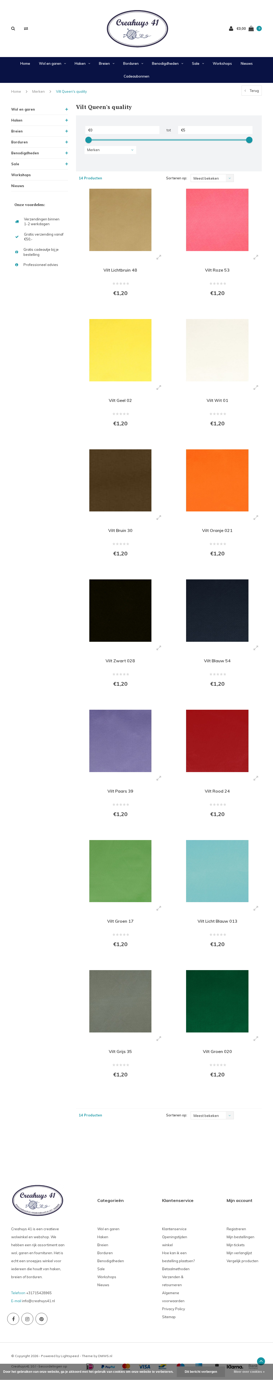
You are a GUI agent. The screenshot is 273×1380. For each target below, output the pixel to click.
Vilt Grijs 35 (120, 1051)
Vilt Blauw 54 (217, 660)
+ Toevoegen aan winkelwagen (117, 307)
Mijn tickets (236, 1245)
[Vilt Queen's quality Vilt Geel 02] (120, 350)
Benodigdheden (165, 63)
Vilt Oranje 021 (217, 530)
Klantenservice (174, 1229)
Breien (104, 63)
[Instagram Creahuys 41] (27, 1319)
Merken (38, 91)
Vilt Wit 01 (217, 400)
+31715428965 (39, 1293)
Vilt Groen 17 (120, 921)
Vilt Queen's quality (71, 91)
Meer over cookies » (249, 1372)
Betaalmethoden (176, 1269)
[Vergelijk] (26, 28)
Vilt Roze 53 (217, 270)
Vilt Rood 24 (217, 791)
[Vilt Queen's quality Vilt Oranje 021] (217, 480)
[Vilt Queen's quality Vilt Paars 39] (120, 741)
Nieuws (247, 63)
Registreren (236, 1229)
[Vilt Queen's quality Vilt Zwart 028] (120, 610)
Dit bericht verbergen (201, 1372)
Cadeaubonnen (136, 76)
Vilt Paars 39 (120, 791)
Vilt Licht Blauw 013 (217, 921)
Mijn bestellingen (240, 1237)
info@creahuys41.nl (38, 1301)
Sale (195, 63)
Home (25, 63)
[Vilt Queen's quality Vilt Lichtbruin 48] (120, 220)
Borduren (131, 63)
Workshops (222, 63)
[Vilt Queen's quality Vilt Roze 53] (217, 220)
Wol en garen (50, 63)
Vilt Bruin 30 (120, 530)
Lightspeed (70, 1356)
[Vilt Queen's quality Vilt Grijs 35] (120, 1001)
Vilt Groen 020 (217, 1051)
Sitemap (169, 1317)
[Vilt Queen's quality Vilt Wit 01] (217, 350)
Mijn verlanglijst (239, 1253)
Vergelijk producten (242, 1261)
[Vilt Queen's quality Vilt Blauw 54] (217, 610)
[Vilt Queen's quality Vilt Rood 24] (217, 741)
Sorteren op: (176, 178)
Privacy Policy (173, 1309)
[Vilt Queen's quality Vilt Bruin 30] (120, 480)
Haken (80, 63)
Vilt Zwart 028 (120, 660)
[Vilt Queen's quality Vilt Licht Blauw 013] (217, 871)
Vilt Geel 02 (120, 400)
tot (169, 130)
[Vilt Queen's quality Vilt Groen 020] (217, 1001)
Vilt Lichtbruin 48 (120, 270)
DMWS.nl (105, 1356)
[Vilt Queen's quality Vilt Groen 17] (120, 871)
